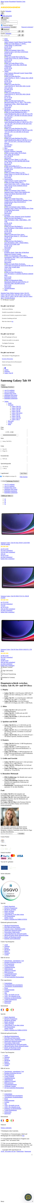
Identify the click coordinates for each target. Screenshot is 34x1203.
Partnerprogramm (9, 989)
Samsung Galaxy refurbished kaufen (14, 929)
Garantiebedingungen (10, 974)
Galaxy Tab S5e (23, 296)
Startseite (3, 293)
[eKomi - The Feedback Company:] (3, 880)
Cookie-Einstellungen (10, 999)
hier (12, 321)
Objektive (7, 953)
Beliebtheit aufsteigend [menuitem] (10, 398)
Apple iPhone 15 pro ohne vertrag (14, 914)
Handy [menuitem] (13, 252)
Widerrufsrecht (8, 969)
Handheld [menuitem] (28, 216)
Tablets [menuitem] (6, 71)
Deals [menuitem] (6, 39)
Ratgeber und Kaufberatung (12, 938)
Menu (2, 1)
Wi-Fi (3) (5, 458)
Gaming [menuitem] (18, 254)
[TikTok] (10, 848)
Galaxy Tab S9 (16, 409)
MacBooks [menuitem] (7, 109)
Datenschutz (7, 1001)
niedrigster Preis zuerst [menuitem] (10, 395)
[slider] (2, 435)
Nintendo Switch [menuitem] (20, 216)
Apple (10, 403)
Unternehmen (8, 983)
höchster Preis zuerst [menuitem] (10, 393)
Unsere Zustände (9, 965)
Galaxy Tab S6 (14, 296)
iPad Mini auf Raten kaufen (12, 927)
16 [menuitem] (5, 500)
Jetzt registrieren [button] (5, 27)
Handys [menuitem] (6, 40)
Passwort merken (8, 25)
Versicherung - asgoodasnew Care (14, 960)
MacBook (7, 949)
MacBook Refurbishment (11, 925)
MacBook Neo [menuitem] (8, 110)
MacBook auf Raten (10, 909)
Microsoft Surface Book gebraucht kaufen (16, 935)
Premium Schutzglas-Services (12, 962)
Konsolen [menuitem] (7, 215)
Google (10, 422)
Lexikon (6, 991)
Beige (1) (5, 451)
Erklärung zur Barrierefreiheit (12, 998)
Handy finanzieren (9, 906)
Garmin (6, 954)
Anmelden (13, 27)
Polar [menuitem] (24, 180)
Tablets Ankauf (8, 917)
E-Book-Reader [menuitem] (8, 74)
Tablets (12, 293)
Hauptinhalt (12, 1)
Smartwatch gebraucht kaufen (12, 930)
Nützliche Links (20, 1)
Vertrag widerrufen (6, 1128)
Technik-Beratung (10, 298)
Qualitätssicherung (9, 967)
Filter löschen (23, 477)
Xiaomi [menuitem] (25, 42)
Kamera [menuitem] (14, 254)
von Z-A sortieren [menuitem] (9, 390)
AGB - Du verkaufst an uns (12, 996)
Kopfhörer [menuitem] (7, 252)
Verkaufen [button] (8, 11)
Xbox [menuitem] (13, 216)
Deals (8, 293)
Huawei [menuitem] (20, 42)
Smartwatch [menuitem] (7, 254)
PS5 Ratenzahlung (9, 916)
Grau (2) (5, 449)
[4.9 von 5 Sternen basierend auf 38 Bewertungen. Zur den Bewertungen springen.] (5, 546)
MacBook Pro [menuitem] (25, 110)
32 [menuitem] (5, 504)
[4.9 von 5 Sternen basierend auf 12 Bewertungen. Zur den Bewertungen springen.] (5, 600)
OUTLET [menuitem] (7, 249)
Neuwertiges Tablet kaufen (12, 932)
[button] (10, 9)
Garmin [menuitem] (20, 180)
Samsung (17, 293)
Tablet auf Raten (9, 913)
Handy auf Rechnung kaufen (12, 937)
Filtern (3, 385)
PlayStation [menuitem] (7, 216)
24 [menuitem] (5, 502)
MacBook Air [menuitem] (17, 110)
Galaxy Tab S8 (14, 294)
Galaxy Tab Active (24, 294)
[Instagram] (3, 848)
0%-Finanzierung (9, 964)
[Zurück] (5, 368)
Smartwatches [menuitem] (8, 179)
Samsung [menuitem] (11, 42)
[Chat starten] (2, 13)
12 (7, 495)
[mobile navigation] (2, 3)
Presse (6, 988)
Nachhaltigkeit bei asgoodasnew (13, 985)
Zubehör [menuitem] (6, 251)
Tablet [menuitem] (16, 252)
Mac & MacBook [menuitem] (24, 252)
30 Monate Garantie (10, 975)
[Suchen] (19, 31)
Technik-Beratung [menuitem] (9, 288)
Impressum (7, 1003)
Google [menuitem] (16, 42)
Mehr (5, 290)
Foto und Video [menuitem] (8, 149)
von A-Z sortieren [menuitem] (9, 392)
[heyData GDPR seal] (11, 900)
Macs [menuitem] (5, 148)
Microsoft (11, 421)
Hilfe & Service (8, 972)
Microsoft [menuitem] (16, 73)
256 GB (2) (5, 466)
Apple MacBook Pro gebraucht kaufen (15, 933)
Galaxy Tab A (16, 419)
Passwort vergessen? (27, 27)
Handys (6, 951)
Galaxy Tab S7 (5, 296)
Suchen (6, 1)
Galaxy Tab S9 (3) (7, 441)
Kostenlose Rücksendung (7, 358)
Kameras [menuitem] (6, 151)
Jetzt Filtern (23, 473)
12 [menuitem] (5, 499)
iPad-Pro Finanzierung (10, 908)
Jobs (5, 993)
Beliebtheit (7, 387)
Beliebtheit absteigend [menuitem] (10, 397)
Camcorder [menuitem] (19, 151)
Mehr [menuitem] (29, 42)
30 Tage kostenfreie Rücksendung (14, 977)
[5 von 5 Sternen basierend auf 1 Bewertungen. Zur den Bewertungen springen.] (5, 653)
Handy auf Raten (9, 911)
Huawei (6, 948)
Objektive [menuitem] (12, 151)
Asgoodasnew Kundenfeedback (13, 986)
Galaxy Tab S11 (24, 293)
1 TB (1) (5, 468)
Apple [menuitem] (6, 42)
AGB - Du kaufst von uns (11, 994)
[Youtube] (7, 848)
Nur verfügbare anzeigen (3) (9, 476)
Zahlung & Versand (10, 970)
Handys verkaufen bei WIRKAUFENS (15, 919)
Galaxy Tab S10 (5, 294)
